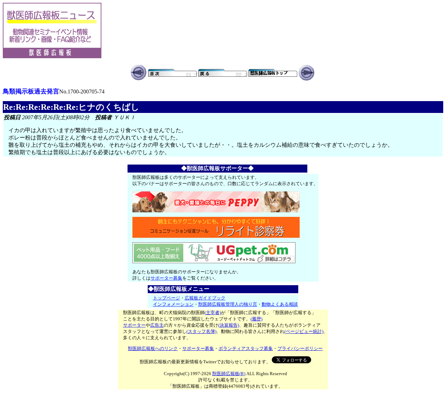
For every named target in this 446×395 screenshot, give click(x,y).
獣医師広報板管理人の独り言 (227, 304)
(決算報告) (228, 325)
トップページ (166, 298)
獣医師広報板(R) (228, 373)
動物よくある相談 (280, 304)
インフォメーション (173, 304)
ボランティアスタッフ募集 (245, 348)
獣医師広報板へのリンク (153, 348)
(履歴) (256, 318)
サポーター (134, 325)
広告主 (157, 325)
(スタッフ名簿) (201, 331)
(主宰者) (213, 312)
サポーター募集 (166, 278)
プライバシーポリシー (300, 348)
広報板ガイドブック (205, 298)
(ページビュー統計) (303, 331)
